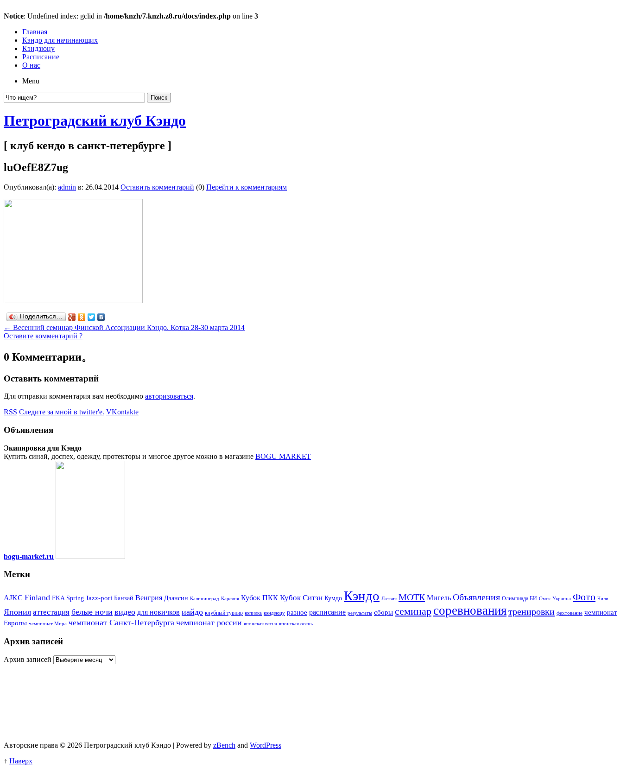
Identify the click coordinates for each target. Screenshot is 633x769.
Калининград (204, 598)
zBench (224, 745)
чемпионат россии (209, 622)
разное (297, 612)
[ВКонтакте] (101, 317)
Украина (561, 598)
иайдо (192, 611)
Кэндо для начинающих (60, 40)
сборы (383, 612)
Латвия (389, 598)
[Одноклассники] (82, 317)
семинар (413, 611)
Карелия (230, 598)
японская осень (296, 623)
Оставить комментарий (157, 187)
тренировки (531, 611)
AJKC (13, 598)
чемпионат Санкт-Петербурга (121, 622)
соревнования (469, 610)
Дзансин (176, 598)
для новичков (158, 612)
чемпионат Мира (48, 623)
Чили (602, 598)
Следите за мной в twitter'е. (61, 412)
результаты (360, 613)
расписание (327, 612)
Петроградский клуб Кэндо (95, 120)
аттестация (51, 612)
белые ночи (92, 611)
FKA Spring (68, 598)
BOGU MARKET (283, 456)
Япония (17, 611)
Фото (584, 597)
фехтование (569, 613)
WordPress (265, 745)
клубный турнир (224, 613)
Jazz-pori (99, 598)
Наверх (20, 761)
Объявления (476, 597)
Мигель (439, 598)
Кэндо (362, 595)
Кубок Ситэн (301, 597)
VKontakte (122, 412)
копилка (253, 613)
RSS (10, 412)
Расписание (40, 57)
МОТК (412, 597)
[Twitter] (91, 317)
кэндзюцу (274, 613)
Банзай (123, 598)
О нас (31, 65)
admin (67, 187)
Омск (545, 598)
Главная (34, 32)
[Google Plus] (72, 317)
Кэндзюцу (38, 48)
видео (124, 611)
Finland (37, 597)
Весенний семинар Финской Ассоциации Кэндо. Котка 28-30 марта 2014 (124, 327)
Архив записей (27, 659)
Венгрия (148, 597)
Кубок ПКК (259, 598)
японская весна (260, 623)
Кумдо (333, 598)
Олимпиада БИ (519, 598)
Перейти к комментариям (246, 187)
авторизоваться (169, 396)
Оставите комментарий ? (43, 336)
